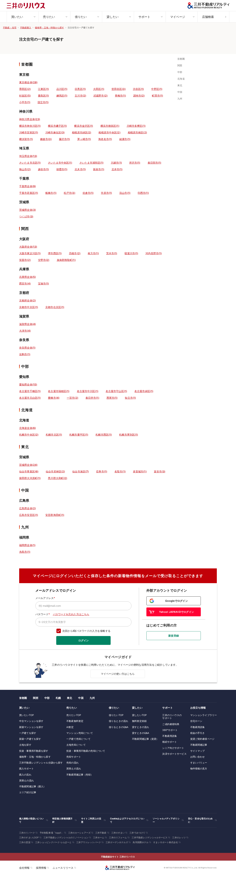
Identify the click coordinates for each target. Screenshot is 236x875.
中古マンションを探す (31, 720)
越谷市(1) (43, 169)
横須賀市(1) (26, 139)
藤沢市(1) (64, 139)
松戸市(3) (69, 192)
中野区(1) (156, 88)
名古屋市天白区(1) (30, 397)
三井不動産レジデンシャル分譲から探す (41, 762)
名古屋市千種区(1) (30, 391)
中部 (47, 697)
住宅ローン (196, 720)
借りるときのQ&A (118, 727)
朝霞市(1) (61, 169)
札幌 (58, 697)
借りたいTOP (116, 715)
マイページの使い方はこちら (118, 673)
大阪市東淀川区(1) (30, 253)
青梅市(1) (120, 95)
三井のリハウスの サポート (172, 716)
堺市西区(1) (55, 253)
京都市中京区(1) (28, 307)
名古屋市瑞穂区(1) (58, 391)
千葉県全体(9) (27, 186)
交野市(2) (43, 259)
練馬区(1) (61, 95)
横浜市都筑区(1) (109, 125)
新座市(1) (98, 169)
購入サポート (26, 768)
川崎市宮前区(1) (28, 132)
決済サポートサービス (174, 753)
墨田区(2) (25, 88)
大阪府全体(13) (28, 246)
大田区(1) (98, 88)
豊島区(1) (43, 95)
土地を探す (25, 744)
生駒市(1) (24, 354)
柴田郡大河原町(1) (30, 478)
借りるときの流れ (118, 720)
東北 (69, 697)
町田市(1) (157, 95)
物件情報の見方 (198, 768)
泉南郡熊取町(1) (66, 259)
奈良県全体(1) (27, 347)
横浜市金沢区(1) (83, 125)
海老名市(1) (105, 139)
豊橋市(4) (53, 397)
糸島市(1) (24, 551)
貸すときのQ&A (140, 732)
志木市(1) (80, 169)
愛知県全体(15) (28, 384)
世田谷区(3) (119, 88)
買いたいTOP (26, 715)
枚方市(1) (93, 253)
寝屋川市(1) (131, 253)
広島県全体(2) (27, 508)
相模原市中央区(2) (109, 132)
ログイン (83, 640)
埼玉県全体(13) (28, 156)
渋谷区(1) (138, 88)
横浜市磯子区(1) (57, 125)
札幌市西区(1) (104, 434)
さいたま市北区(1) (30, 162)
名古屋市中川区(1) (87, 391)
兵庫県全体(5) (27, 276)
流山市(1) (124, 192)
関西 (35, 697)
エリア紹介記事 (27, 792)
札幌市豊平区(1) (78, 434)
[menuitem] (22, 16)
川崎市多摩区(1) (136, 125)
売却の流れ (72, 762)
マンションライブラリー (203, 715)
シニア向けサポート (173, 747)
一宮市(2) (72, 397)
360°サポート (170, 730)
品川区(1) (61, 88)
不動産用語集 (169, 735)
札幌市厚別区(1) (128, 434)
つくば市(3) (26, 216)
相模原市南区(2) (137, 132)
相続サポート (169, 741)
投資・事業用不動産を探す (33, 750)
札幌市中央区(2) (28, 434)
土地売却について (76, 744)
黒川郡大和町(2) (57, 478)
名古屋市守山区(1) (116, 391)
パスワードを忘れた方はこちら (71, 614)
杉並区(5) (25, 95)
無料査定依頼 (139, 720)
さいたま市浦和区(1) (91, 162)
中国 (80, 697)
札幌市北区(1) (54, 434)
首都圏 (23, 697)
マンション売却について (79, 732)
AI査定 (70, 727)
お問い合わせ (197, 756)
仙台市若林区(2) (55, 471)
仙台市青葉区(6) (28, 471)
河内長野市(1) (153, 253)
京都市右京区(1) (54, 307)
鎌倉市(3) (46, 139)
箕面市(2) (25, 259)
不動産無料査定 (74, 720)
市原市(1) (106, 192)
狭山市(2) (25, 169)
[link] (182, 58)
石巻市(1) (101, 471)
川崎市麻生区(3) (55, 132)
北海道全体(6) (27, 427)
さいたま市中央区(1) (60, 162)
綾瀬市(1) (124, 139)
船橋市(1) (50, 192)
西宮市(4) (25, 283)
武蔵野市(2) (100, 95)
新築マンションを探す (31, 727)
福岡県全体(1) (27, 545)
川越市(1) (116, 162)
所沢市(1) (134, 162)
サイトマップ (197, 750)
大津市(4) (25, 330)
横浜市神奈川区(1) (30, 125)
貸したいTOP (139, 715)
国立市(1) (43, 102)
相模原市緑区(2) (81, 132)
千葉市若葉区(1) (28, 192)
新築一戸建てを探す (30, 738)
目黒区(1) (80, 88)
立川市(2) (80, 95)
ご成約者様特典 (170, 724)
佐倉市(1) (88, 192)
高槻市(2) (74, 253)
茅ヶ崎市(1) (84, 139)
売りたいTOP (73, 715)
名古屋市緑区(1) (143, 391)
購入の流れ (25, 774)
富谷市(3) (159, 471)
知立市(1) (130, 397)
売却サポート (73, 756)
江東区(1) (43, 88)
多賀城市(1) (140, 471)
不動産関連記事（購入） (32, 786)
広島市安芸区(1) (28, 514)
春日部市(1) (154, 162)
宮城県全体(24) (28, 464)
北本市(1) (117, 169)
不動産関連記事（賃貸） (145, 738)
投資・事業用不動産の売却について (85, 750)
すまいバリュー (198, 762)
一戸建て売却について (78, 738)
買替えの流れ (26, 780)
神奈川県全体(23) (29, 119)
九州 (92, 697)
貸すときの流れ (140, 727)
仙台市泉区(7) (80, 471)
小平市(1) (24, 102)
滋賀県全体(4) (27, 324)
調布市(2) (139, 95)
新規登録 (173, 635)
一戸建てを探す (27, 732)
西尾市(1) (112, 397)
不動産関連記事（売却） (79, 774)
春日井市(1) (92, 397)
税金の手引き (197, 732)
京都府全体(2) (27, 300)
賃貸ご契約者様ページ (202, 738)
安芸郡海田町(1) (54, 514)
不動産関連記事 (198, 744)
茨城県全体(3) (27, 209)
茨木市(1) (111, 253)
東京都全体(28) (28, 82)
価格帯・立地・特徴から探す (35, 756)
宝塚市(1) (43, 283)
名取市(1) (120, 471)
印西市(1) (143, 192)
